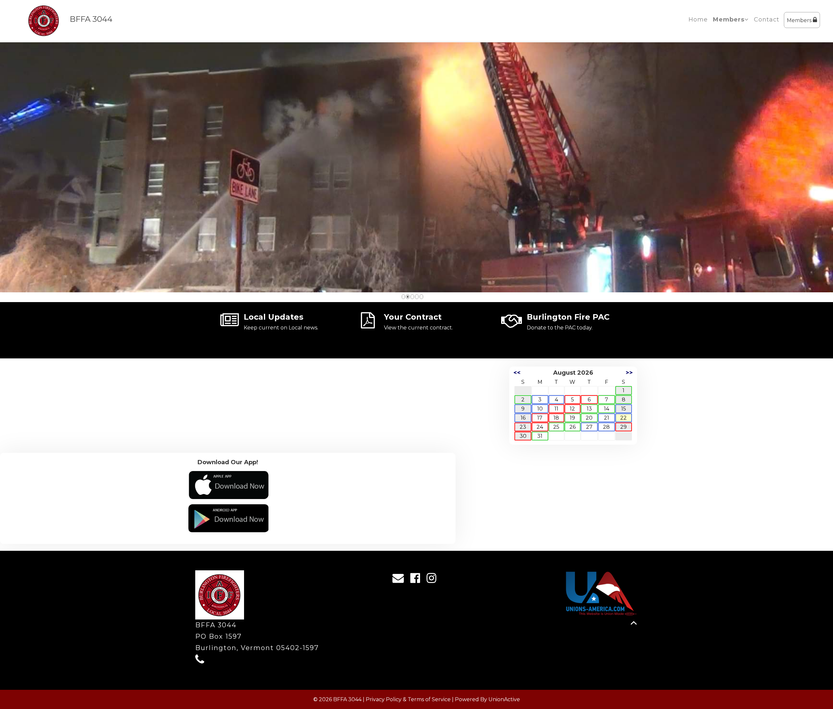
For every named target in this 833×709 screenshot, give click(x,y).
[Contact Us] (400, 580)
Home (698, 19)
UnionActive (504, 699)
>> (629, 372)
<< (517, 372)
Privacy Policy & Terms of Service (408, 699)
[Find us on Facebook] (417, 580)
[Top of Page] (634, 622)
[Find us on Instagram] (434, 580)
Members (800, 20)
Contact (766, 19)
